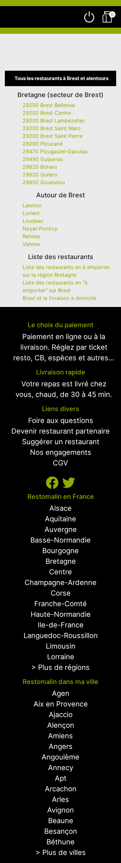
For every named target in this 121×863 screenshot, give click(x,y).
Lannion (32, 205)
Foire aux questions (60, 420)
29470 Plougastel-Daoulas (55, 151)
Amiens (60, 736)
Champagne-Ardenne (60, 582)
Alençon (60, 725)
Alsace (60, 508)
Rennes (31, 236)
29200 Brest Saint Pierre (53, 136)
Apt (60, 778)
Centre (60, 572)
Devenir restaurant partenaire (60, 431)
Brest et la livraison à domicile (59, 298)
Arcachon (60, 789)
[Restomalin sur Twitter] (68, 483)
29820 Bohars (40, 167)
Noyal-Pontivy (40, 228)
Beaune (60, 820)
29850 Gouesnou (44, 182)
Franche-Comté (60, 603)
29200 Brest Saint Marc (52, 128)
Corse (61, 593)
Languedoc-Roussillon (61, 635)
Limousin (61, 646)
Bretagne (60, 561)
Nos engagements (60, 452)
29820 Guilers (40, 174)
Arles (60, 799)
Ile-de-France (61, 625)
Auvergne (61, 529)
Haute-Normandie (61, 614)
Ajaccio (61, 714)
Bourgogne (60, 550)
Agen (60, 693)
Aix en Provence (61, 704)
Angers (61, 746)
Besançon (60, 831)
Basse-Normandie (60, 540)
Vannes (31, 244)
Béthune (60, 842)
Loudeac (33, 221)
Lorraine (60, 656)
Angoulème (60, 757)
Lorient (31, 213)
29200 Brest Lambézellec (54, 120)
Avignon (60, 810)
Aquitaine (60, 519)
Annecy (60, 767)
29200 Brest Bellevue (49, 105)
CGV (60, 463)
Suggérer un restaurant (60, 441)
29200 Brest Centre (47, 113)
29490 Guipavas (43, 159)
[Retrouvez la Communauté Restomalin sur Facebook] (54, 483)
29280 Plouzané (43, 143)
